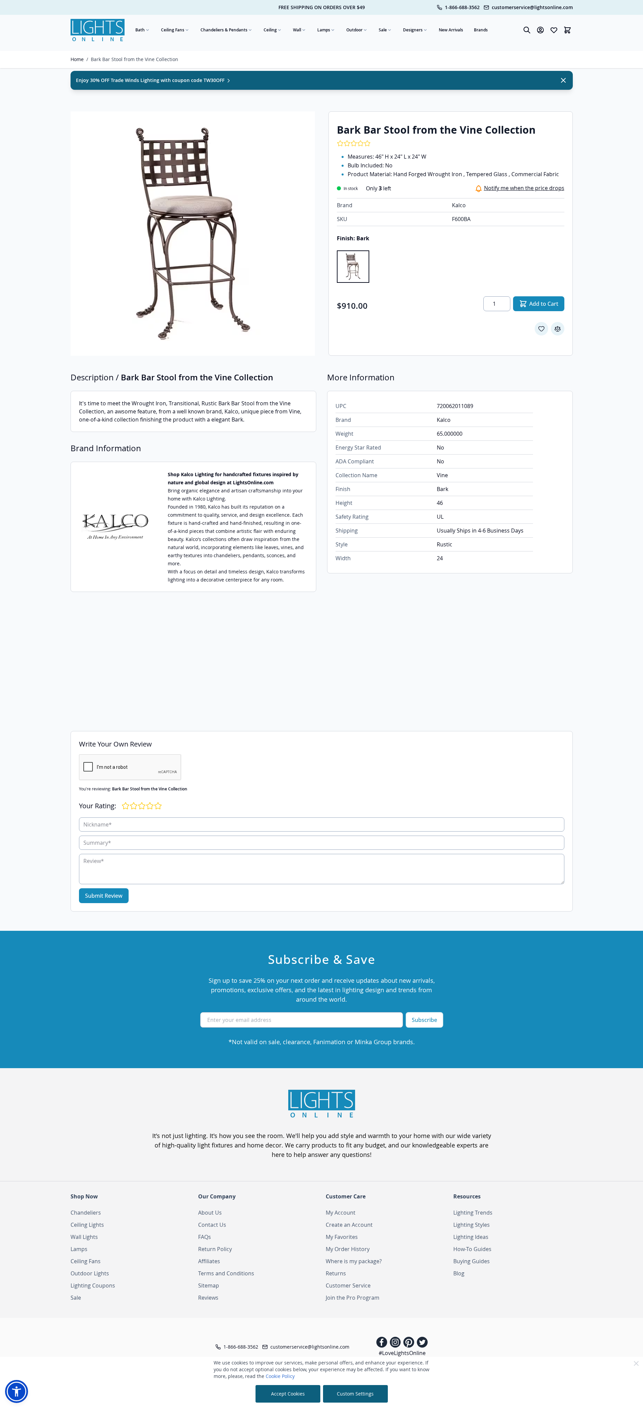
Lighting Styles (471, 1224)
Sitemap (208, 1285)
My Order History (348, 1249)
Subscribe (424, 1020)
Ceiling (270, 30)
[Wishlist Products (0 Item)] (553, 30)
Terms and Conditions (226, 1273)
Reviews (208, 1297)
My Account (340, 1212)
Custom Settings (355, 1393)
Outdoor (354, 30)
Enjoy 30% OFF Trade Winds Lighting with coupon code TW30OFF (151, 80)
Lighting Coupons (93, 1285)
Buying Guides (471, 1261)
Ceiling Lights (87, 1224)
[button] (16, 1391)
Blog (458, 1273)
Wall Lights (84, 1237)
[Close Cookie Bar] (636, 1363)
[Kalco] (115, 527)
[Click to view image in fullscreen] (193, 233)
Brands (481, 30)
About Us (210, 1212)
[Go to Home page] (98, 30)
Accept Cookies (288, 1393)
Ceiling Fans (172, 30)
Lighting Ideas (470, 1237)
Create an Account (349, 1224)
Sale (383, 30)
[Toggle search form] (526, 30)
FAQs (204, 1237)
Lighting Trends (472, 1212)
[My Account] (540, 30)
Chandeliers (86, 1212)
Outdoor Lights (90, 1273)
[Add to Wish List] (541, 328)
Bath (140, 30)
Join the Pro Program (352, 1297)
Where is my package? (354, 1261)
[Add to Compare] (557, 328)
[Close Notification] (563, 80)
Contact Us (212, 1224)
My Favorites (342, 1237)
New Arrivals (451, 30)
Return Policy (215, 1249)
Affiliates (209, 1261)
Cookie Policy (280, 1376)
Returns (336, 1273)
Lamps (323, 30)
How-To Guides (472, 1249)
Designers (413, 30)
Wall (297, 30)
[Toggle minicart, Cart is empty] (567, 30)
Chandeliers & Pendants (223, 30)
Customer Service (348, 1285)
